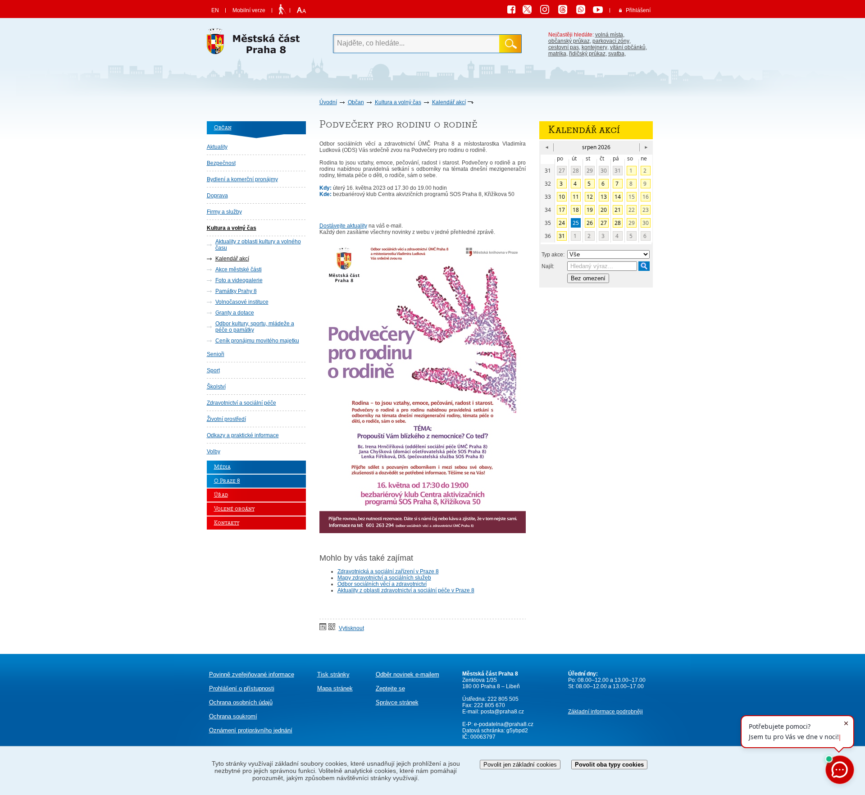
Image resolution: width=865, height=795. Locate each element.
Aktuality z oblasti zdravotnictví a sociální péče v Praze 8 (405, 590)
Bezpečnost (221, 163)
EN (215, 10)
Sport (213, 370)
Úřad (221, 495)
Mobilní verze (248, 10)
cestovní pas (563, 47)
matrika (557, 53)
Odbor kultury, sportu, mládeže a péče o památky (254, 326)
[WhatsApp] (584, 11)
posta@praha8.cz (502, 711)
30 (604, 170)
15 (631, 197)
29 (590, 170)
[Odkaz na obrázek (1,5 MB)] (422, 531)
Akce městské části (238, 269)
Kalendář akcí (449, 102)
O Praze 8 (227, 481)
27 (562, 170)
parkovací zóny (610, 41)
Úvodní (328, 102)
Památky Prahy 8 (236, 291)
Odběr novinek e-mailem (407, 674)
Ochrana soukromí (233, 716)
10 (562, 197)
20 (604, 210)
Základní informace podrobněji (605, 711)
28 (576, 170)
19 (590, 210)
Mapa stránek (335, 688)
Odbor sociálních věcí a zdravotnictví (382, 584)
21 (618, 210)
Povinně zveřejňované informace (251, 674)
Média (222, 467)
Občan (356, 102)
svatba (616, 53)
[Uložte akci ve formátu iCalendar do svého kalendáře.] (322, 627)
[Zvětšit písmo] (300, 10)
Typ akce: (553, 254)
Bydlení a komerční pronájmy (242, 179)
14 (618, 197)
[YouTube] (599, 11)
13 (604, 197)
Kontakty (226, 523)
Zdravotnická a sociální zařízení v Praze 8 (388, 571)
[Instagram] (548, 11)
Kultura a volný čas (398, 102)
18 (576, 210)
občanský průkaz (569, 41)
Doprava (217, 195)
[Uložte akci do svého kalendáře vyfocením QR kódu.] (331, 627)
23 (645, 210)
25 (576, 223)
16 (645, 197)
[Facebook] (514, 11)
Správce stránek (397, 702)
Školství (216, 387)
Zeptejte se (390, 688)
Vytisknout (351, 628)
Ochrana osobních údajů (241, 702)
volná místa (609, 35)
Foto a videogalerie (239, 280)
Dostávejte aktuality (343, 226)
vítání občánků (628, 47)
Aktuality (217, 147)
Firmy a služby (224, 212)
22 (631, 210)
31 (618, 170)
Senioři (215, 354)
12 (590, 197)
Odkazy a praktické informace (243, 435)
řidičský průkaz (587, 53)
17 (562, 210)
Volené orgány (234, 509)
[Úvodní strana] (256, 43)
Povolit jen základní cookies (520, 764)
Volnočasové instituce (242, 302)
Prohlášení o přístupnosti (241, 688)
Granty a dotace (234, 313)
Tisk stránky (333, 674)
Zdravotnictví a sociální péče (241, 403)
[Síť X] (531, 11)
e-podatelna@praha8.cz (503, 724)
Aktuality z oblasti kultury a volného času (258, 244)
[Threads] (566, 11)
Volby (213, 451)
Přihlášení (638, 10)
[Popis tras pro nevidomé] (282, 10)
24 (562, 223)
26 (590, 223)
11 (576, 197)
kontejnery (594, 47)
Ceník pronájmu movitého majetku (257, 341)
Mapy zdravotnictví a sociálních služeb (384, 578)
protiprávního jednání (250, 730)
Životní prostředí (226, 419)
